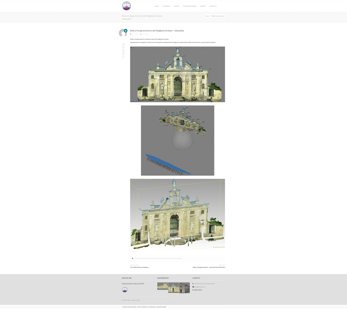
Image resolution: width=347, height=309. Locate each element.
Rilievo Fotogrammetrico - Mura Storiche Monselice (209, 267)
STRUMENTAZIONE (189, 6)
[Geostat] (126, 6)
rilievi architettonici (163, 258)
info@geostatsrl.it (199, 287)
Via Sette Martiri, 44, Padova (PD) (204, 283)
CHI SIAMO (166, 6)
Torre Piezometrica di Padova (139, 267)
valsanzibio (177, 258)
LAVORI (202, 6)
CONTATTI (213, 6)
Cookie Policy (126, 300)
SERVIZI (176, 6)
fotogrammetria (148, 258)
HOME (156, 6)
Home (207, 16)
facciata (137, 258)
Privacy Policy (135, 300)
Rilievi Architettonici (217, 16)
